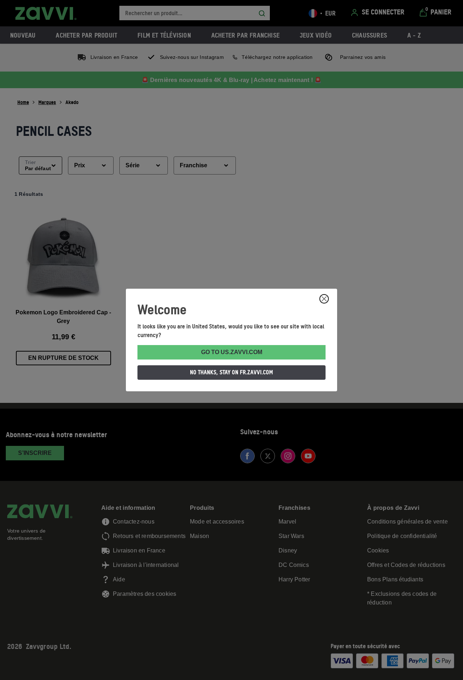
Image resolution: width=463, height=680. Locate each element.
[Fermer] (324, 298)
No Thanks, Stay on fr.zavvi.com (231, 372)
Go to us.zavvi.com (231, 352)
